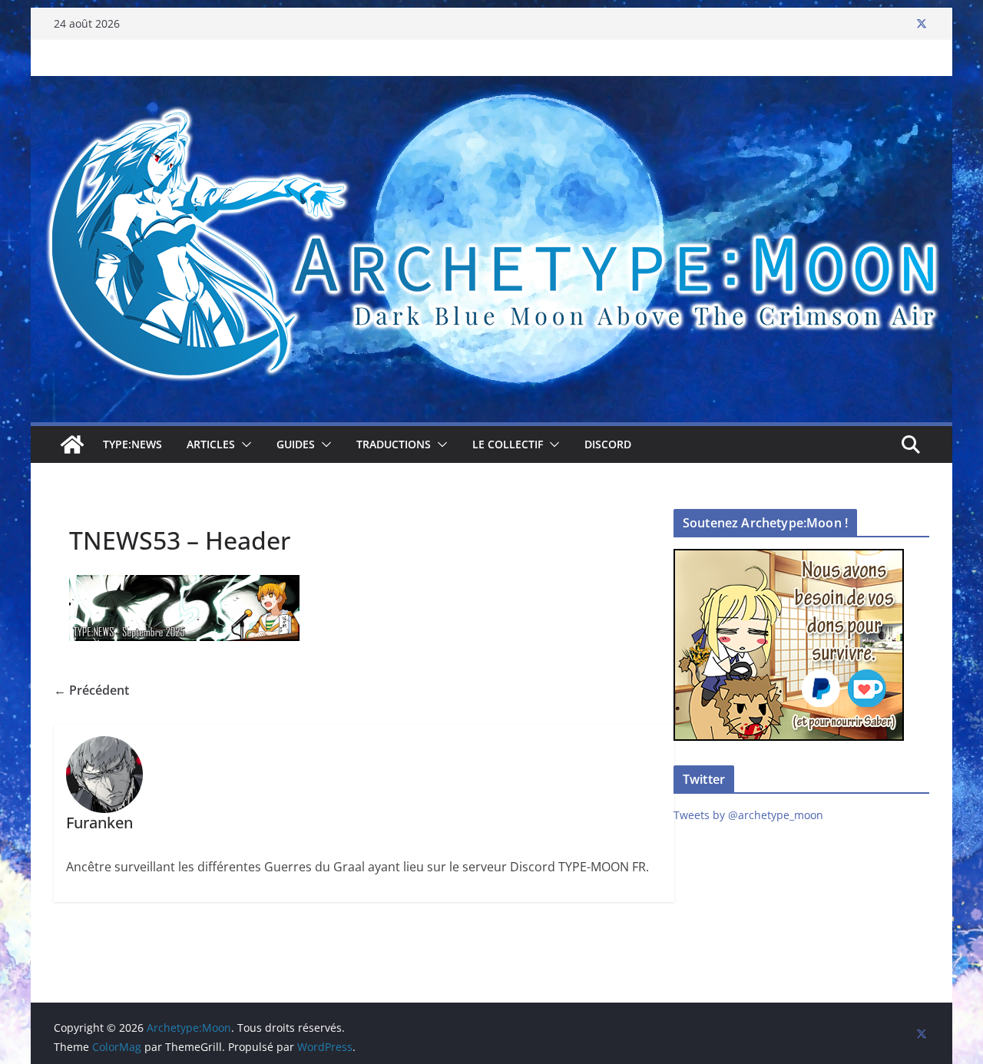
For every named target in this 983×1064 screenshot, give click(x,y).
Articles (211, 444)
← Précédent (91, 690)
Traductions (393, 444)
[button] (243, 444)
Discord (607, 444)
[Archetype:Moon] (491, 86)
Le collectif (507, 444)
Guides (295, 444)
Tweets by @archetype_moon (748, 815)
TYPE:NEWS (132, 444)
